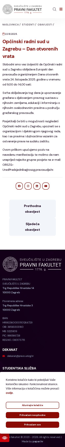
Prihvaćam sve (32, 424)
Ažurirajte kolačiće (32, 405)
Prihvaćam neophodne (33, 415)
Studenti (28, 24)
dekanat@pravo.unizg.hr (20, 356)
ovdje (9, 392)
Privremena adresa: (17, 306)
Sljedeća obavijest (32, 227)
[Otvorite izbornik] (61, 9)
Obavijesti (45, 24)
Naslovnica (10, 24)
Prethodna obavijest (32, 209)
